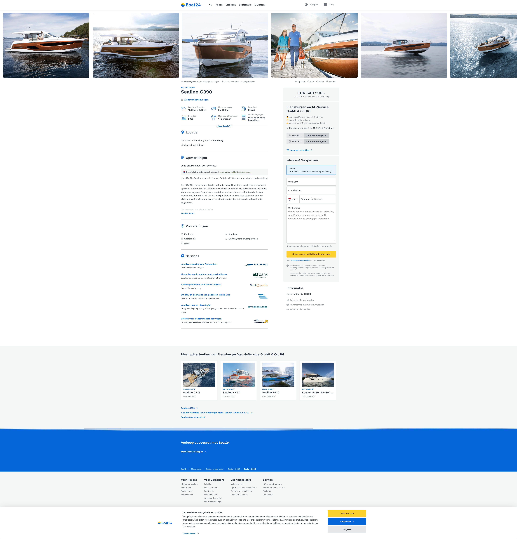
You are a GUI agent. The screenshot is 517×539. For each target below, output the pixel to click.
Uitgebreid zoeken (189, 484)
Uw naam (293, 181)
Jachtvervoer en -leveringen (196, 305)
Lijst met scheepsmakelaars (243, 487)
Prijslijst (208, 484)
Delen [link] (321, 81)
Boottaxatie (245, 5)
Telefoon (311, 199)
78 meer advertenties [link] (298, 150)
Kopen (219, 5)
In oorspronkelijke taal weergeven (235, 172)
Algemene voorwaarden (300, 260)
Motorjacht (188, 88)
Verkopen (231, 5)
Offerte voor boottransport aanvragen (201, 318)
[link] (199, 380)
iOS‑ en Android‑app (272, 484)
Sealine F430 (270, 392)
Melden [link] (332, 81)
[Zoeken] (211, 4)
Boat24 (184, 469)
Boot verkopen (210, 487)
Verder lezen (187, 213)
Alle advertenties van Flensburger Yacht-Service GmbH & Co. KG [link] (215, 412)
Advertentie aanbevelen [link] (302, 300)
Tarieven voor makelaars (242, 491)
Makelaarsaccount (239, 494)
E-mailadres (294, 190)
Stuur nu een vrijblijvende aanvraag (311, 254)
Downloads (268, 494)
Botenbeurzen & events (273, 487)
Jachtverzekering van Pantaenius (198, 264)
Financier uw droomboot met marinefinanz (204, 274)
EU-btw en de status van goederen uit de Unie (205, 294)
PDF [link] (312, 81)
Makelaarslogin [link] (237, 484)
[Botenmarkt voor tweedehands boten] (191, 5)
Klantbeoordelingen (213, 501)
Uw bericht (294, 208)
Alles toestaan (347, 513)
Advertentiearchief (212, 498)
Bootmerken (186, 491)
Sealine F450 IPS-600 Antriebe (322, 392)
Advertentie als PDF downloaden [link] (307, 304)
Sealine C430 (231, 392)
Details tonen (189, 534)
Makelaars (260, 5)
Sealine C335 (191, 392)
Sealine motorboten (191, 417)
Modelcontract (211, 494)
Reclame (267, 491)
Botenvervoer (187, 494)
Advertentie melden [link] (300, 309)
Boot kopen (186, 487)
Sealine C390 (188, 408)
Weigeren (347, 529)
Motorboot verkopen (192, 451)
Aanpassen (345, 521)
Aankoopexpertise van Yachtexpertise (201, 284)
